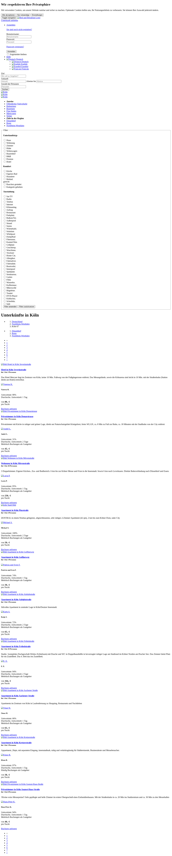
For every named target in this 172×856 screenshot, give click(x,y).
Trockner (10, 253)
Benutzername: (12, 34)
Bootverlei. (11, 266)
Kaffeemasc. (11, 285)
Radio (9, 199)
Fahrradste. (11, 263)
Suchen (5, 89)
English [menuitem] (23, 64)
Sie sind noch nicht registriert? (19, 29)
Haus (8, 140)
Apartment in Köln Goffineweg (15, 557)
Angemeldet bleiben (18, 54)
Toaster (9, 293)
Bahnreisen (11, 106)
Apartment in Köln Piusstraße (14, 510)
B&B (8, 156)
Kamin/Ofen (11, 242)
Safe (8, 304)
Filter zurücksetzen (26, 307)
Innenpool (10, 269)
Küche (9, 171)
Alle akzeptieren (8, 15)
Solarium (10, 231)
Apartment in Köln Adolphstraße (16, 599)
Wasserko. (10, 282)
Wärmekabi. (11, 229)
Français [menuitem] (25, 69)
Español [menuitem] (24, 66)
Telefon (9, 202)
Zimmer (9, 145)
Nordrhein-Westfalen (15, 125)
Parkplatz (10, 215)
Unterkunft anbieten (9, 20)
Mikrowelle (11, 288)
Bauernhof (10, 154)
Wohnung (10, 143)
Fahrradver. (11, 261)
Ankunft (4, 79)
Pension (9, 159)
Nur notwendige (23, 15)
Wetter (9, 116)
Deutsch (19, 59)
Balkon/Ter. (11, 218)
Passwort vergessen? (15, 47)
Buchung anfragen (9, 409)
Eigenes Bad (11, 174)
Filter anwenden (10, 307)
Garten (9, 277)
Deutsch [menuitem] (24, 61)
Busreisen (10, 109)
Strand (9, 223)
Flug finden (11, 111)
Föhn (8, 280)
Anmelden (10, 25)
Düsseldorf (11, 121)
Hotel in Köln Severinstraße (13, 370)
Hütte (8, 148)
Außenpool (11, 220)
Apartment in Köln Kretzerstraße (16, 742)
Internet (9, 204)
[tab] (86, 140)
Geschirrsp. (11, 247)
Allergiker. (10, 258)
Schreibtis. (10, 301)
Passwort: (10, 39)
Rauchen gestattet (13, 184)
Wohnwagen (11, 151)
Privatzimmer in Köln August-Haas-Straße (20, 789)
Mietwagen (11, 113)
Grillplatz (10, 245)
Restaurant (10, 212)
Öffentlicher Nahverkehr (16, 104)
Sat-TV (9, 196)
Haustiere (10, 176)
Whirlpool (10, 234)
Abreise (29, 81)
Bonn (8, 123)
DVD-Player (11, 296)
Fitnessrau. (11, 239)
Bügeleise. (10, 290)
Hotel (8, 162)
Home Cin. (11, 255)
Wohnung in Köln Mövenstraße (15, 463)
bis (34, 81)
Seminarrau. (11, 274)
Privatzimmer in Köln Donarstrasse (17, 416)
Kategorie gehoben (14, 187)
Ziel (2, 73)
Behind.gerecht (8, 180)
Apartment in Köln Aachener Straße (17, 696)
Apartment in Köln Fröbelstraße (16, 646)
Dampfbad (10, 237)
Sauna (9, 226)
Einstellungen (37, 15)
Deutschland (17, 321)
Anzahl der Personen (10, 84)
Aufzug (9, 210)
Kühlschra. (11, 298)
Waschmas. (11, 250)
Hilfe (8, 57)
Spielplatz (10, 272)
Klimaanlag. (11, 207)
